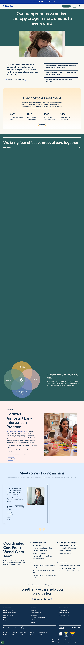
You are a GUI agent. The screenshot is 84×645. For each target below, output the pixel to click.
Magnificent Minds (8, 610)
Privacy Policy (32, 633)
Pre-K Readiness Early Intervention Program (56, 237)
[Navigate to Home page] (8, 6)
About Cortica (34, 610)
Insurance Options (8, 615)
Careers (33, 622)
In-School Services (64, 615)
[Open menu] (79, 6)
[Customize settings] (2, 642)
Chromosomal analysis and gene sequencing (56, 176)
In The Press (34, 619)
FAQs (4, 617)
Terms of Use (14, 633)
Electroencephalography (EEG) (52, 180)
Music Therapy (48, 287)
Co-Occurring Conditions (9, 612)
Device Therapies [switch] (49, 187)
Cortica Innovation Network (38, 617)
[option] (42, 147)
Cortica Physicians (36, 612)
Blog (4, 619)
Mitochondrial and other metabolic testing (55, 178)
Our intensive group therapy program (16, 431)
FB (71, 627)
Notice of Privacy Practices (43, 633)
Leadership (34, 615)
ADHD (68, 167)
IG (73, 627)
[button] (40, 529)
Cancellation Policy (23, 633)
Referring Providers (64, 612)
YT (75, 627)
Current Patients (63, 610)
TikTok (79, 627)
